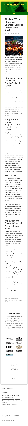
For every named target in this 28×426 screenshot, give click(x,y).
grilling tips (19, 300)
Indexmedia (10, 416)
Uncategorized (14, 298)
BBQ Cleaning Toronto (7, 397)
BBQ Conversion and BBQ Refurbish (11, 399)
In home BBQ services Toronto (9, 404)
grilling (13, 300)
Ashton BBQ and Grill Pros (14, 7)
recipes (6, 301)
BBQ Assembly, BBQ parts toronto (10, 395)
